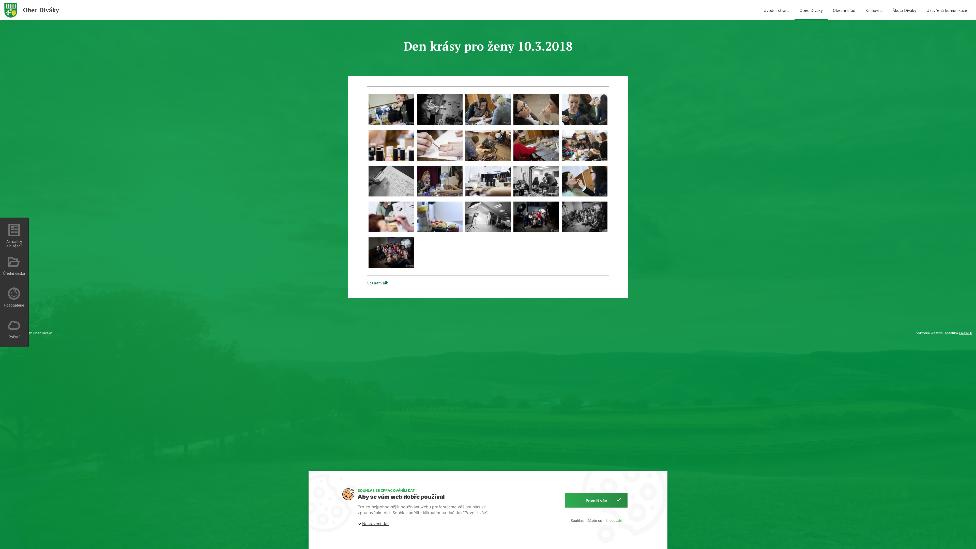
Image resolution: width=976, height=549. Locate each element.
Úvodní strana (776, 10)
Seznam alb (377, 283)
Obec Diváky (811, 10)
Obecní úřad (844, 10)
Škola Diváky (904, 10)
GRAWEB (965, 333)
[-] (392, 109)
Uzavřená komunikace (946, 10)
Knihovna (873, 10)
